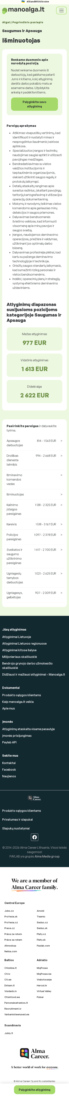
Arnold (40, 910)
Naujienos (9, 776)
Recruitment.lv (12, 1008)
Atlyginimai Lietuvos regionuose (24, 643)
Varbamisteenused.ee (16, 1014)
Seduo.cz (42, 922)
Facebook (9, 769)
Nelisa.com (10, 951)
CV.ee (7, 979)
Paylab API (9, 742)
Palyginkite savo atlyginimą (34, 104)
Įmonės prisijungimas (17, 735)
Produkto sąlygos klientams (21, 695)
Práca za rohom (13, 934)
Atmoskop (10, 945)
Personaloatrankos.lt (16, 1002)
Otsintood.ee (12, 997)
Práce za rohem (13, 939)
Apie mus (8, 708)
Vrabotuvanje (44, 979)
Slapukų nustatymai (16, 828)
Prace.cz (9, 928)
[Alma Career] (34, 1053)
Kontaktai (9, 763)
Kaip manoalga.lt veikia (18, 702)
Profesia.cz (11, 922)
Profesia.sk (10, 916)
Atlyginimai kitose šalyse (19, 650)
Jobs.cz (9, 910)
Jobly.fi (8, 1033)
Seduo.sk (42, 928)
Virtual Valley (44, 991)
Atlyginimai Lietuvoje (16, 637)
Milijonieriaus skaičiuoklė (19, 657)
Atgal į (22, 22)
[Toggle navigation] (61, 10)
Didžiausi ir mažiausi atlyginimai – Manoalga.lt (33, 674)
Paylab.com (43, 945)
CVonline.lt (10, 967)
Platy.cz (41, 934)
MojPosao (42, 967)
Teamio (41, 916)
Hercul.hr (42, 985)
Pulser (40, 997)
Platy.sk (41, 939)
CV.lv (7, 973)
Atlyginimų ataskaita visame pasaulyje (28, 729)
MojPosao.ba (44, 973)
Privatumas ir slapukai (17, 819)
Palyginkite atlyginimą (34, 1090)
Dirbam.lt (9, 985)
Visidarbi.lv (10, 991)
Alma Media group (47, 856)
